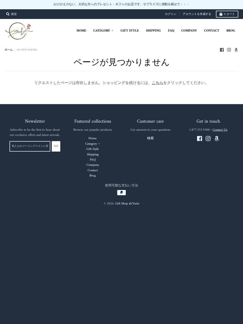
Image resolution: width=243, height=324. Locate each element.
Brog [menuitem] (230, 31)
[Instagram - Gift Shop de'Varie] (229, 50)
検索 (150, 138)
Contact (93, 170)
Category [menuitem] (101, 31)
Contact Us (220, 130)
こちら (157, 83)
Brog (92, 176)
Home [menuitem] (81, 31)
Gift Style (92, 149)
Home (93, 138)
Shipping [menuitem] (153, 31)
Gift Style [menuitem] (130, 31)
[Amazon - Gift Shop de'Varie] (236, 50)
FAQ (93, 160)
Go (56, 146)
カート (229, 14)
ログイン (170, 14)
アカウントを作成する (197, 14)
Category (91, 144)
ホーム (9, 50)
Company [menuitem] (189, 31)
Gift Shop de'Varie (127, 204)
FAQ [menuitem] (171, 31)
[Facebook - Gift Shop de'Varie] (222, 50)
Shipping (92, 154)
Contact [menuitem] (211, 31)
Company (92, 165)
